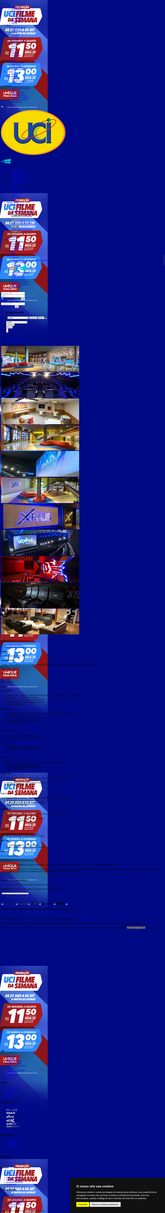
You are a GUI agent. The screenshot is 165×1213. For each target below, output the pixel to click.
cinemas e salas (12, 39)
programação (27, 211)
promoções (10, 60)
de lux (13, 44)
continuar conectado (12, 299)
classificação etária (13, 1063)
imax (13, 46)
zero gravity (16, 55)
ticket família (16, 67)
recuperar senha (7, 301)
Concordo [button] (82, 1204)
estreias (14, 32)
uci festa (9, 71)
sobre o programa (18, 95)
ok (23, 299)
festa (13, 74)
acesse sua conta (18, 92)
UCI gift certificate (19, 81)
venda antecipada (18, 27)
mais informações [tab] (13, 645)
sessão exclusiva (41, 260)
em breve (15, 37)
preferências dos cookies (16, 1065)
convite (14, 23)
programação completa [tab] (15, 647)
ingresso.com (16, 20)
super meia (15, 64)
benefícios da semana (20, 97)
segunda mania (17, 62)
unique (9, 85)
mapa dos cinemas (18, 41)
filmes (8, 25)
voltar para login (8, 306)
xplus (13, 48)
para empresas (12, 76)
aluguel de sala (28, 260)
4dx (12, 51)
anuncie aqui (16, 7)
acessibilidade (17, 18)
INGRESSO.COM (85, 919)
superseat (15, 53)
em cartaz (15, 34)
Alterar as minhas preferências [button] (105, 1204)
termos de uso (17, 13)
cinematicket (16, 260)
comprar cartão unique (20, 88)
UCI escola (15, 83)
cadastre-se (15, 90)
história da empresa (19, 11)
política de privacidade (20, 16)
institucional (16, 211)
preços (14, 58)
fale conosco (16, 9)
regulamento (16, 102)
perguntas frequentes (19, 99)
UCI (8, 4)
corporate (15, 78)
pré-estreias (15, 30)
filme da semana (17, 69)
